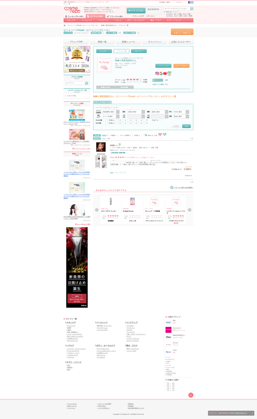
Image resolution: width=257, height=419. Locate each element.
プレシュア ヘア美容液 (152, 211)
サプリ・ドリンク (174, 20)
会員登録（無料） (165, 2)
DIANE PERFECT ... (179, 335)
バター (186, 15)
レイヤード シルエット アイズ (176, 212)
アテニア (175, 342)
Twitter (192, 2)
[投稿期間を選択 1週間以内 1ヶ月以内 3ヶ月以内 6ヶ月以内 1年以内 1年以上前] (111, 112)
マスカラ (129, 330)
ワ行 (173, 390)
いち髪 (179, 13)
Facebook (189, 2)
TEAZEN (169, 371)
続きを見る (188, 166)
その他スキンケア (72, 338)
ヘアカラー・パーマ (73, 353)
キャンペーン (154, 42)
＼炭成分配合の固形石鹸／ (118, 152)
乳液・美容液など (72, 332)
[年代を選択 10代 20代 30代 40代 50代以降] (181, 112)
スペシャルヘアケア (73, 351)
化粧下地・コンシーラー (104, 325)
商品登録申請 (153, 9)
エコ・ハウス (149, 208)
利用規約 (131, 406)
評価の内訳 (105, 87)
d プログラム (170, 359)
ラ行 (168, 390)
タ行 (173, 385)
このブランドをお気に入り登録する (182, 32)
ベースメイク (87, 20)
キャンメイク (177, 327)
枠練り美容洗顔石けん (109, 25)
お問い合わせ (151, 16)
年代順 (136, 135)
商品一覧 (102, 42)
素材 (68, 369)
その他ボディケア (102, 353)
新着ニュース (128, 42)
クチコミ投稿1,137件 (118, 147)
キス (175, 13)
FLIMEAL (169, 375)
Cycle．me (104, 208)
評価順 (113, 135)
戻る (97, 210)
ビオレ (175, 350)
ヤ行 (173, 388)
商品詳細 (124, 87)
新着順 (104, 135)
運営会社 (131, 404)
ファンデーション (102, 327)
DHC (174, 320)
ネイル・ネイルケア (133, 340)
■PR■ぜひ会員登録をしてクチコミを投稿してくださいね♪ (101, 7)
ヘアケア (117, 20)
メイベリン (169, 13)
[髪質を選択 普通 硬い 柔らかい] (136, 112)
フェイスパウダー (102, 330)
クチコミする (136, 10)
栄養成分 (70, 367)
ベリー (176, 15)
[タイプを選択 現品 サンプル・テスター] (111, 116)
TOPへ (190, 395)
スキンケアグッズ (72, 340)
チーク (129, 336)
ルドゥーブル (171, 367)
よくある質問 (140, 16)
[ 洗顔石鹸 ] (118, 67)
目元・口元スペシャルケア (75, 336)
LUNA (180, 15)
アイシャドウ (131, 332)
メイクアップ (103, 20)
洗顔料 (69, 327)
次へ (189, 210)
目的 (68, 365)
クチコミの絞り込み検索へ (183, 187)
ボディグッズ (101, 355)
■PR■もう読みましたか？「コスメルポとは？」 (98, 9)
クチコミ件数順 (124, 135)
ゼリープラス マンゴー (108, 211)
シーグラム (169, 15)
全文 (108, 138)
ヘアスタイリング (72, 355)
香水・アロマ (156, 20)
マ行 (168, 388)
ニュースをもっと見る (83, 224)
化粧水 (69, 330)
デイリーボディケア (103, 348)
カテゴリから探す (95, 16)
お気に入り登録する (181, 66)
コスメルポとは (72, 404)
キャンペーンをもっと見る (82, 148)
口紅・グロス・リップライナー (136, 334)
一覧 (123, 80)
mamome (126, 208)
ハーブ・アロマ (131, 351)
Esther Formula (171, 373)
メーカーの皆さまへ (104, 408)
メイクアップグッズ (133, 338)
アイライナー (131, 327)
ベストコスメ (71, 408)
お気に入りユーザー (181, 42)
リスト (104, 138)
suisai (168, 361)
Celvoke (169, 208)
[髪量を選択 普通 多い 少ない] (159, 112)
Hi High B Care (128, 211)
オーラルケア (101, 357)
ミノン (169, 357)
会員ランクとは (72, 406)
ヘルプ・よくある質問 (104, 404)
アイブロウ (130, 325)
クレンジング (71, 325)
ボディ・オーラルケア (136, 20)
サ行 (168, 385)
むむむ (112, 145)
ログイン (179, 2)
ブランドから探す (115, 16)
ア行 (168, 383)
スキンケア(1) (71, 96)
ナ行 (168, 386)
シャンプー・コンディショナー (76, 348)
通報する (187, 169)
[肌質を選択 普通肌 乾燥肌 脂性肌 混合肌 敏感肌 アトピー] (181, 116)
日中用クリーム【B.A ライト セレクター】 (101, 11)
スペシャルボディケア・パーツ (106, 351)
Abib (189, 13)
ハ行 (173, 386)
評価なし (112, 120)
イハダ (169, 365)
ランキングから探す (75, 16)
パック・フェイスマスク (74, 334)
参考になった (177, 169)
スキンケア (71, 20)
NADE (190, 15)
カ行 (173, 383)
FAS (168, 369)
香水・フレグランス (133, 348)
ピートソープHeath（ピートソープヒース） (83, 25)
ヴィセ (185, 13)
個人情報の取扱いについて (136, 408)
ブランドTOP (76, 42)
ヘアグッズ (70, 357)
